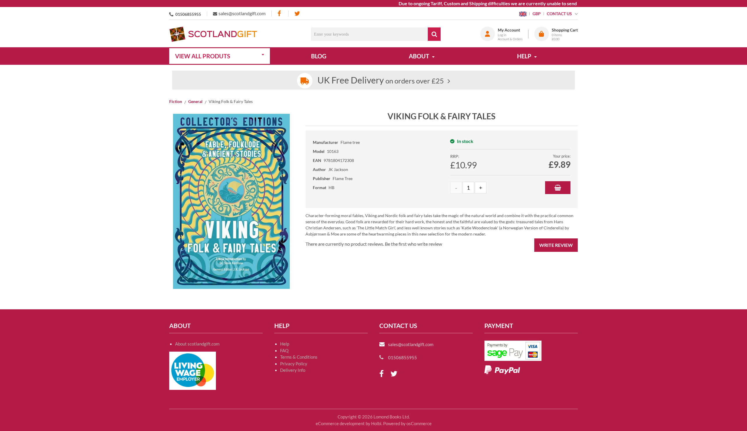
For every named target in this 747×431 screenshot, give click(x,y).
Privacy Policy (293, 363)
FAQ (284, 350)
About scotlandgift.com (197, 343)
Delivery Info (292, 370)
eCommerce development (340, 423)
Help (284, 343)
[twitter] (297, 14)
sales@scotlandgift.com (242, 13)
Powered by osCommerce (407, 423)
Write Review (556, 245)
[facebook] (279, 14)
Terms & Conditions (298, 357)
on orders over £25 (380, 80)
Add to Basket (557, 187)
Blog (318, 56)
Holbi (376, 423)
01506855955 (188, 14)
